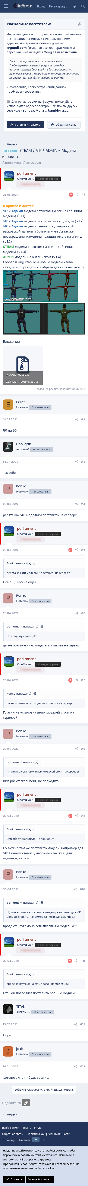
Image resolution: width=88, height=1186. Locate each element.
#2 (83, 419)
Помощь (9, 1140)
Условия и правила (27, 125)
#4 (83, 504)
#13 (82, 1066)
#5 (83, 550)
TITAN (20, 1006)
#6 (83, 613)
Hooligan (23, 444)
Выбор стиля (10, 1128)
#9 (83, 816)
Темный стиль (32, 1128)
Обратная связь (66, 125)
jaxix (19, 1049)
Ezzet (20, 402)
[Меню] (5, 6)
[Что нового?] (74, 6)
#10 (82, 889)
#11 (82, 961)
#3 (83, 462)
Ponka (21, 486)
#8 (83, 749)
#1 (83, 194)
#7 (83, 680)
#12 (82, 1024)
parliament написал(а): (23, 627)
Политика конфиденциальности (48, 1134)
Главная (24, 1140)
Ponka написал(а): (19, 563)
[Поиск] (83, 6)
